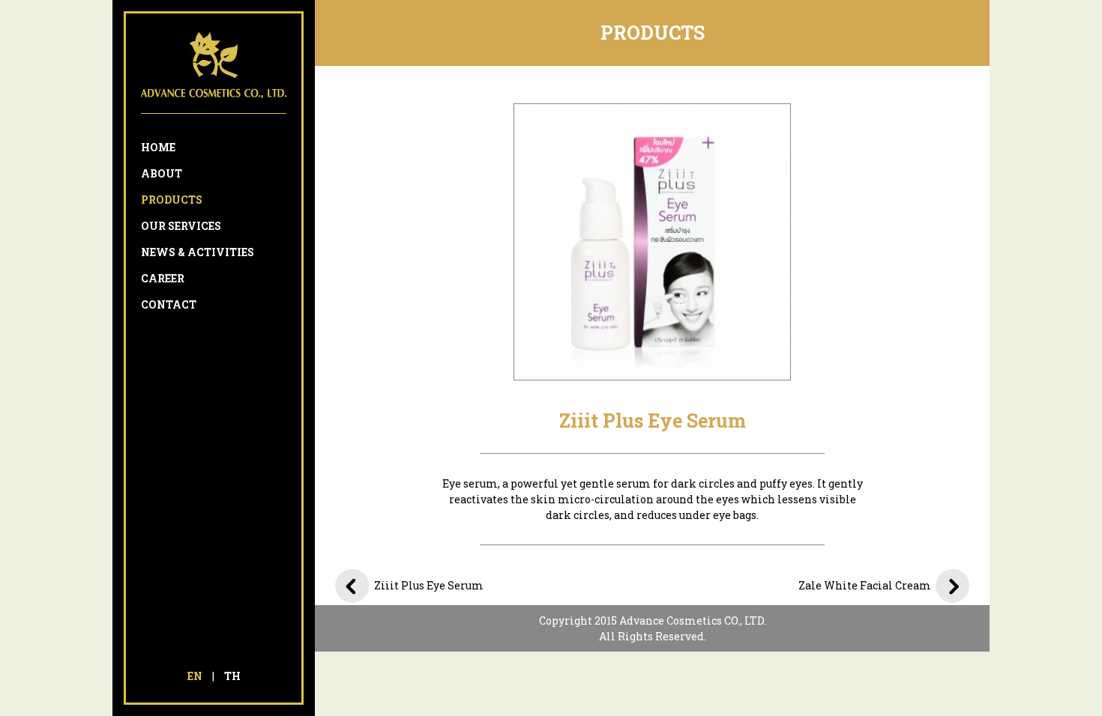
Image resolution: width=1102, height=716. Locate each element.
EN (194, 676)
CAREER (162, 278)
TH (232, 676)
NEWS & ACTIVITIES (197, 252)
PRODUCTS (171, 199)
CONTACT (168, 304)
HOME (158, 147)
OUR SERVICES (181, 226)
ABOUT (161, 173)
